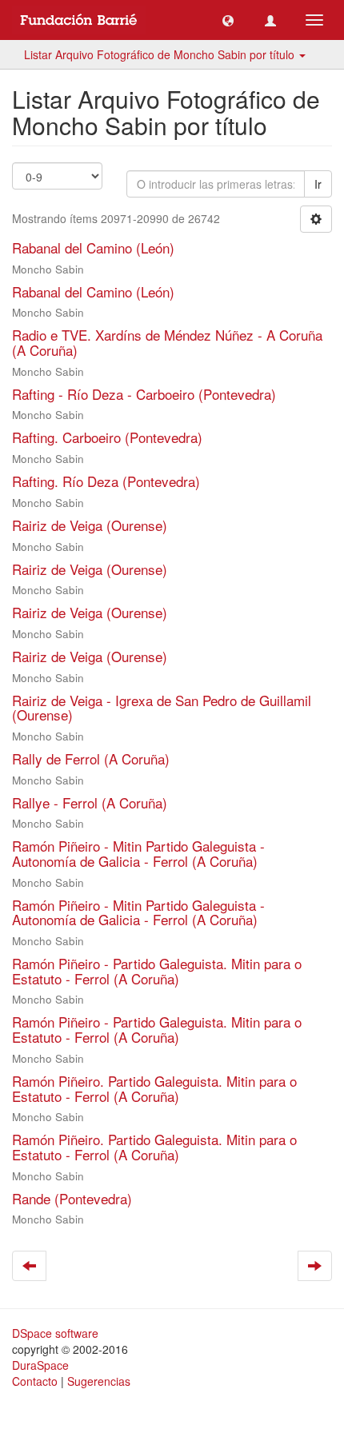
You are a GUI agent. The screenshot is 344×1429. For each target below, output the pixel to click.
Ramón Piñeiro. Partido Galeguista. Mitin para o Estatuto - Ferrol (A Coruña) (154, 1088)
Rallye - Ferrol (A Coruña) (89, 802)
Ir (318, 184)
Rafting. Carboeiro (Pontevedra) (107, 437)
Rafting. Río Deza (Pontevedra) (106, 481)
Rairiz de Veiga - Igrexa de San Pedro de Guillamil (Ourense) (161, 707)
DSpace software (55, 1333)
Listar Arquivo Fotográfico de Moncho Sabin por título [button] (161, 54)
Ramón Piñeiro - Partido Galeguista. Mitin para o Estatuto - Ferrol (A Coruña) (157, 970)
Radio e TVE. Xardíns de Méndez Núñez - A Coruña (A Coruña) (167, 342)
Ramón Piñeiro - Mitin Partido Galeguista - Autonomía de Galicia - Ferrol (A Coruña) (138, 853)
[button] (228, 20)
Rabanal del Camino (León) (93, 247)
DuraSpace (40, 1365)
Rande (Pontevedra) (72, 1198)
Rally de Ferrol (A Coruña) (91, 758)
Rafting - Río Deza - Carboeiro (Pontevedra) (144, 394)
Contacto (35, 1381)
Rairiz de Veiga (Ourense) (89, 525)
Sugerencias (98, 1381)
